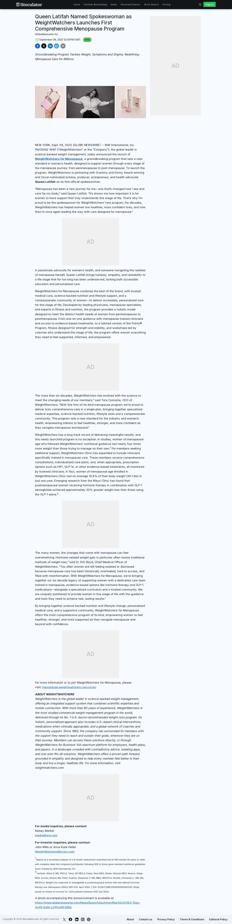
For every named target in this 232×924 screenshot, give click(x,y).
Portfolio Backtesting (95, 4)
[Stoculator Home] (29, 4)
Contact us (145, 919)
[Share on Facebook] (37, 45)
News (114, 4)
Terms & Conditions (192, 919)
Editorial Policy (218, 919)
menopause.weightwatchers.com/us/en (69, 687)
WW (87, 39)
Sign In (209, 4)
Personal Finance (130, 4)
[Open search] (200, 4)
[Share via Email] (63, 45)
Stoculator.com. (31, 919)
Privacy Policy (166, 919)
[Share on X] (43, 45)
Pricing (166, 4)
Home (77, 4)
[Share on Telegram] (56, 45)
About (130, 919)
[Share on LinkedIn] (50, 45)
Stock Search (151, 4)
